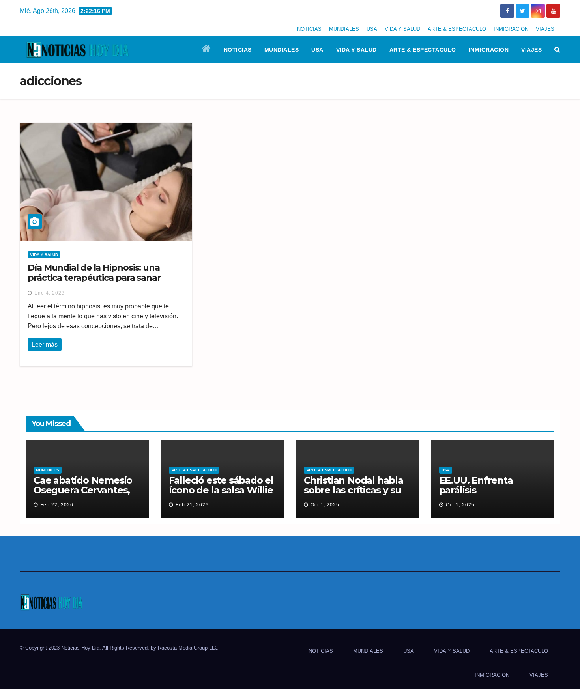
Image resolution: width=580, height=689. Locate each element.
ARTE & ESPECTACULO (457, 29)
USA (372, 29)
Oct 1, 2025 (325, 505)
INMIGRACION (511, 29)
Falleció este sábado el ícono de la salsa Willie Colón (221, 490)
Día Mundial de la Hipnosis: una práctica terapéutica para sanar (94, 272)
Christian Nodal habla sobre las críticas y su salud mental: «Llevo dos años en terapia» (353, 494)
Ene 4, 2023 (49, 293)
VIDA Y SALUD (402, 29)
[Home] (206, 49)
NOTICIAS (309, 29)
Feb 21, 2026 (192, 505)
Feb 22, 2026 (56, 505)
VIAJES (545, 29)
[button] (557, 49)
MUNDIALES (344, 29)
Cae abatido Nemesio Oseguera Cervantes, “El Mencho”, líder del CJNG (83, 494)
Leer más (45, 344)
